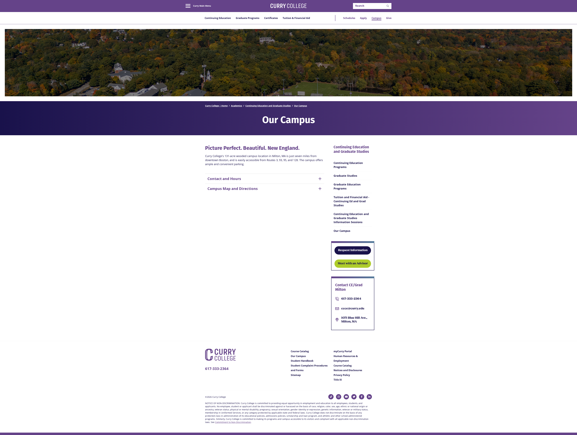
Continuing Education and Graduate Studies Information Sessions (351, 218)
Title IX (338, 379)
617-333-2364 (351, 298)
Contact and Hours (224, 178)
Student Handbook (302, 360)
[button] (388, 6)
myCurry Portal (343, 351)
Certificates (271, 18)
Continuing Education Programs (348, 165)
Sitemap (296, 375)
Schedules (349, 18)
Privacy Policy (342, 375)
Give (388, 18)
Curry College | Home (216, 105)
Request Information (353, 250)
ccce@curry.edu (352, 308)
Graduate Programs (247, 18)
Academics (236, 105)
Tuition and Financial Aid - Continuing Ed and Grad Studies (351, 201)
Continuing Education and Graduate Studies (268, 105)
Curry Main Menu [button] (202, 6)
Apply (363, 18)
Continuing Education (218, 18)
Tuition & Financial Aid (296, 18)
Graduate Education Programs (347, 186)
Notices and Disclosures (348, 370)
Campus (376, 18)
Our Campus (300, 105)
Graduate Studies (345, 175)
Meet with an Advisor (353, 263)
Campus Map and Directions (233, 188)
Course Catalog (300, 351)
